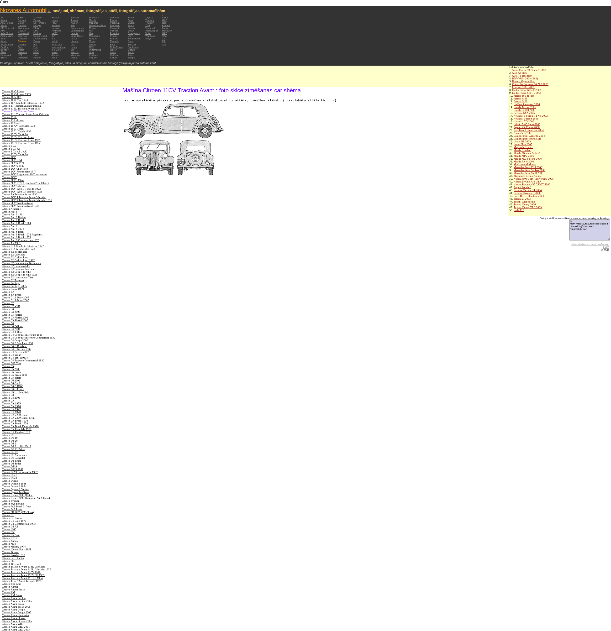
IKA (54, 38)
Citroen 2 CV (9, 145)
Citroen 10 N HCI (11, 97)
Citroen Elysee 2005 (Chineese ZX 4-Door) (26, 497)
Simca (131, 25)
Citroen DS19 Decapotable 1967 (20, 472)
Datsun (37, 20)
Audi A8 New (519, 72)
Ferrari (36, 41)
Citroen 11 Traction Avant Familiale (21, 105)
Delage (37, 25)
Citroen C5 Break (11, 371)
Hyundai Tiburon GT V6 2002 (531, 115)
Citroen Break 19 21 (13, 288)
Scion (131, 17)
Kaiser (74, 22)
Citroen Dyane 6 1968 (14, 483)
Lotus (74, 47)
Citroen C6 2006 (11, 380)
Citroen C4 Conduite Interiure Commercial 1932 (28, 337)
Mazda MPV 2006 (524, 155)
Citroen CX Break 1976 (15, 420)
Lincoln (75, 41)
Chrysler (22, 38)
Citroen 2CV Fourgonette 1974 (19, 171)
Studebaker (134, 38)
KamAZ (166, 25)
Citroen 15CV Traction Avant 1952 (21, 142)
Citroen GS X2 (10, 526)
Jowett (74, 20)
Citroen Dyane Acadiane (15, 492)
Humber (56, 25)
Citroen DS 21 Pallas (13, 449)
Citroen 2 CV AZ (11, 148)
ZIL (164, 41)
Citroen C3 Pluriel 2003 (15, 317)
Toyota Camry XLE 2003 (528, 207)
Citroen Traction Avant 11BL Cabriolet (23, 566)
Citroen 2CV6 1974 (13, 180)
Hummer (56, 28)
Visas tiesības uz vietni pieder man (590, 244)
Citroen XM (8, 592)
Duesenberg (40, 38)
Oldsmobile (95, 49)
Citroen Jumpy (10, 540)
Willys (148, 38)
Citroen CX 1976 (11, 406)
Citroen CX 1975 (11, 403)
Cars (606, 247)
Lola (73, 44)
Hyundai (56, 30)
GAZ (164, 20)
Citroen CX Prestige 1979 (16, 432)
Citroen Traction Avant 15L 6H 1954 (22, 578)
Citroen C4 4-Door (12, 331)
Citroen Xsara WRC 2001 (16, 626)
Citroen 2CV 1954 (12, 160)
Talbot (131, 52)
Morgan (93, 38)
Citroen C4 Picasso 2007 (15, 351)
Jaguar (55, 55)
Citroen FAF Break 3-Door (16, 506)
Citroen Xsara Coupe (13, 609)
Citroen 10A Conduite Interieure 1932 (23, 102)
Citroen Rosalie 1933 (13, 555)
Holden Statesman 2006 (527, 104)
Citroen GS (8, 515)
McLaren (94, 22)
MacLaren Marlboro (525, 164)
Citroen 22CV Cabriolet (15, 154)
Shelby (131, 22)
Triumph (149, 22)
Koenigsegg (77, 28)
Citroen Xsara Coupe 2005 (16, 612)
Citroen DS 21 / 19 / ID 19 (16, 446)
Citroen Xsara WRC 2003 (16, 629)
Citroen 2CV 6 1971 (13, 163)
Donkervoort (40, 36)
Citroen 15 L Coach (13, 128)
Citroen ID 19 (9, 538)
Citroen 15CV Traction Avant (18, 137)
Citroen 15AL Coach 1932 (16, 131)
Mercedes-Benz (97, 25)
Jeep (54, 57)
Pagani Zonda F (522, 187)
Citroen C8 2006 (11, 397)
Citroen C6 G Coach (13, 389)
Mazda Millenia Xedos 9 (527, 152)
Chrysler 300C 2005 (523, 87)
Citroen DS (8, 434)
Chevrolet (23, 36)
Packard (93, 55)
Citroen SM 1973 (11, 563)
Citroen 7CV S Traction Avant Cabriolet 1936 (27, 200)
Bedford (4, 47)
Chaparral (23, 33)
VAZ (164, 36)
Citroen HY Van (11, 535)
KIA (73, 25)
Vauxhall (150, 28)
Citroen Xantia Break (13, 589)
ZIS (164, 44)
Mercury (93, 28)
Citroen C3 (8, 309)
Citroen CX (8, 400)
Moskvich (167, 30)
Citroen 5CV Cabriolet (14, 185)
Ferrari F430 (520, 101)
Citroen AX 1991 (11, 243)
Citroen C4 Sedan (11, 354)
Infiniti (55, 41)
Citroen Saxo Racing (13, 558)
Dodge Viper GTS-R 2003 (526, 90)
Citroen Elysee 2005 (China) (17, 495)
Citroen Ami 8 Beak (13, 231)
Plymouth (115, 28)
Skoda (131, 28)
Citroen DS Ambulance (14, 455)
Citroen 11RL (9, 117)
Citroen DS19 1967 (12, 469)
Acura (3, 20)
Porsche (114, 33)
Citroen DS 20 (10, 440)
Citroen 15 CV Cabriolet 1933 (18, 125)
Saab (113, 52)
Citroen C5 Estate (11, 377)
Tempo (131, 57)
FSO (35, 49)
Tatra (130, 55)
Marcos (75, 52)
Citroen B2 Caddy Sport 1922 (18, 260)
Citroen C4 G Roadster (14, 346)
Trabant (149, 20)
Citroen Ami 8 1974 (13, 228)
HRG (54, 22)
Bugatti (22, 20)
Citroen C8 (8, 394)
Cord (20, 47)
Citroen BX (8, 291)
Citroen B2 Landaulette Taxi (17, 277)
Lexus (74, 38)
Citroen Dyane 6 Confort (15, 489)
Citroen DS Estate (11, 460)
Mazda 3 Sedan (522, 150)
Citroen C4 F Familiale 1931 (17, 343)
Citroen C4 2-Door (12, 326)
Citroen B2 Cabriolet (13, 254)
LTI (72, 49)
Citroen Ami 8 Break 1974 (16, 237)
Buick (21, 22)
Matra (74, 57)
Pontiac (114, 30)
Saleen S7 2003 (522, 198)
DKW (36, 28)
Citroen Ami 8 (9, 225)
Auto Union (6, 44)
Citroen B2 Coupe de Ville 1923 (19, 274)
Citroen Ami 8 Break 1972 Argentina (22, 234)
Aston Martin (7, 36)
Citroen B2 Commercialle (16, 266)
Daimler (37, 17)
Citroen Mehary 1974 (14, 546)
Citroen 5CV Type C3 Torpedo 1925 (22, 191)
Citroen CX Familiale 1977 (17, 429)
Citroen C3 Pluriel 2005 (15, 320)
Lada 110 (519, 210)
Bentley (4, 49)
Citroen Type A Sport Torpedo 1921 (22, 580)
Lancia (74, 33)
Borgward (5, 55)
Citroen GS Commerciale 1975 (19, 523)
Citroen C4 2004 (11, 329)
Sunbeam (133, 47)
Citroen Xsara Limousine (15, 615)
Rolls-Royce (116, 47)
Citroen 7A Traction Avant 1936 (19, 194)
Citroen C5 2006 (11, 369)
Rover (113, 49)
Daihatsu (23, 57)
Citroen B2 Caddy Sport (15, 257)
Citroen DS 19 (10, 437)
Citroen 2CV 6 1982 (13, 165)
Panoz (113, 20)
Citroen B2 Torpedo (13, 280)
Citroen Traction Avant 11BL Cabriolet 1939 (26, 569)
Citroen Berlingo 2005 (14, 286)
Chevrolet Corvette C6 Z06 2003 (530, 84)
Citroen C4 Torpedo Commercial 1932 (23, 360)
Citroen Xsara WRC (12, 623)
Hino (35, 55)
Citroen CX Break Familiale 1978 (20, 426)
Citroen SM (8, 560)
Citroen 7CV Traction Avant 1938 (20, 205)
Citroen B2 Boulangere (14, 251)
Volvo (148, 33)
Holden (37, 57)
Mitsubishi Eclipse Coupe (528, 175)
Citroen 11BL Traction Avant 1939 (21, 108)
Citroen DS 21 (10, 443)
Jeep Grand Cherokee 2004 (529, 130)
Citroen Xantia (10, 586)
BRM (20, 17)
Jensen (75, 17)
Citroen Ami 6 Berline (14, 217)
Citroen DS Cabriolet (13, 457)
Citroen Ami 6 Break (13, 220)
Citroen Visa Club (11, 583)
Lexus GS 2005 (522, 141)
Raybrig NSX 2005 (524, 112)
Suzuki (131, 49)
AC (2, 17)
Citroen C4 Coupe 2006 (15, 340)
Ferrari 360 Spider (524, 95)
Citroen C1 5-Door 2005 (15, 300)
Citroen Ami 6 (9, 211)
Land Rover (77, 36)
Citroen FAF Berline (13, 503)
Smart (131, 30)
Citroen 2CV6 (9, 177)
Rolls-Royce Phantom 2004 (529, 195)
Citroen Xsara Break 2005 (16, 606)
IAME (55, 33)
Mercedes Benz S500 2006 (528, 173)
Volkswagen (151, 30)
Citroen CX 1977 (11, 409)
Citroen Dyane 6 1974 (14, 486)
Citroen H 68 (9, 529)
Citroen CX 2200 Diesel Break (18, 417)
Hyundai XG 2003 (524, 121)
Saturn (113, 57)
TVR (147, 25)
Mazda (92, 20)
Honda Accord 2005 (525, 107)
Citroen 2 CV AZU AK (14, 151)
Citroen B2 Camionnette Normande (21, 263)
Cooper (22, 44)
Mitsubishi (94, 36)
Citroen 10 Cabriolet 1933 (16, 94)
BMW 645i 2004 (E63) (525, 78)
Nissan (92, 44)
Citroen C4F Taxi (11, 363)
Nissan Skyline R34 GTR (527, 181)
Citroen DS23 (9, 477)
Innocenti (57, 44)
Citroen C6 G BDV (12, 386)
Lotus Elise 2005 (523, 144)
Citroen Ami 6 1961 (13, 214)
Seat (130, 20)
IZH (164, 22)
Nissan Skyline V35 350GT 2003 (532, 184)
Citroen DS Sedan (11, 463)
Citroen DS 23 (10, 452)
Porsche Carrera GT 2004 (528, 190)
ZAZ (164, 38)
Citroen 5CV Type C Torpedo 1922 (21, 188)
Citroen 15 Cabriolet (13, 120)
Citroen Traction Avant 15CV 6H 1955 (23, 575)
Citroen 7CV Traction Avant (17, 203)
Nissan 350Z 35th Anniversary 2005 (534, 178)
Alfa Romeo (6, 22)
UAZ (164, 33)
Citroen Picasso (10, 552)
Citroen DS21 (9, 475)
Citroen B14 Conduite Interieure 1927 (23, 246)
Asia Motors (6, 33)
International (58, 47)
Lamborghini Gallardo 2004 (529, 135)
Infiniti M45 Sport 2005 (527, 124)
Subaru (132, 44)
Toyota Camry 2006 (525, 204)
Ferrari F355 (520, 98)
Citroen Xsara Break (13, 603)
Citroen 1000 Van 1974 (15, 100)
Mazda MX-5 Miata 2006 (528, 158)
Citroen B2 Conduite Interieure (19, 268)
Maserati (75, 55)
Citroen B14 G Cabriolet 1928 (18, 248)
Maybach (94, 17)
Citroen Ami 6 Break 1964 (16, 223)
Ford (35, 47)
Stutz (130, 41)
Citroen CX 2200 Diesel (15, 414)
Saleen (114, 55)
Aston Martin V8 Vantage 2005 (529, 69)
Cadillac (22, 25)
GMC (36, 52)
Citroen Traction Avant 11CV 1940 (21, 572)
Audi (2, 38)
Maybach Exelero (523, 147)
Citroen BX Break (11, 294)
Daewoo (22, 52)
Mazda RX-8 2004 (524, 161)
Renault (114, 41)
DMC (36, 30)
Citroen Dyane (10, 480)
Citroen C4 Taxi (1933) (15, 357)
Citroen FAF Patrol (12, 509)
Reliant (114, 38)
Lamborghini (77, 30)
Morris (92, 41)
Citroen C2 (8, 303)
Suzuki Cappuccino (524, 201)
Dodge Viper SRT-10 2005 (527, 92)
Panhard (115, 17)
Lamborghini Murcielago (528, 138)
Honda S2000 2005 (524, 110)
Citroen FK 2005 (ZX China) (18, 512)
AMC (3, 30)
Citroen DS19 (9, 466)
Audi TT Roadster (522, 75)
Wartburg (150, 36)
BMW (3, 52)
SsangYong (134, 33)
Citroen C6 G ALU (12, 383)
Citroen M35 (9, 543)
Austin (3, 41)
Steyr (130, 36)
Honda (55, 17)
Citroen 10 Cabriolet (13, 91)
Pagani (93, 57)
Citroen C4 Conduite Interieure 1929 (22, 334)
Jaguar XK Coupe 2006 (527, 127)
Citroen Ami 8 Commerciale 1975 (20, 240)
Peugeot (115, 25)
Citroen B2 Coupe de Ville (16, 271)
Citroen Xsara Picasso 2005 (17, 621)
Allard (3, 25)
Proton (113, 36)
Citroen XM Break (12, 595)
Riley (112, 44)
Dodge (37, 33)
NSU (91, 47)
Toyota (149, 17)
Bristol (3, 57)
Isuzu (55, 52)
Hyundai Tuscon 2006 (526, 118)
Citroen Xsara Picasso (14, 618)
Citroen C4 (8, 323)
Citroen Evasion (11, 500)
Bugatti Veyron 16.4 (523, 81)
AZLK (165, 17)
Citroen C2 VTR (11, 306)
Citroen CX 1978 (11, 412)
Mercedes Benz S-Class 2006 (529, 170)
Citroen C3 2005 (11, 311)
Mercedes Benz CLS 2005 (528, 167)
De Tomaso (39, 22)
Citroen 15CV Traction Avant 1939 (21, 140)
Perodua (115, 22)
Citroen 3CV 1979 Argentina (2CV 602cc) (25, 183)
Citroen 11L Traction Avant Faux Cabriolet (25, 114)
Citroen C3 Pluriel (12, 314)
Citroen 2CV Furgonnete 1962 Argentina (24, 174)
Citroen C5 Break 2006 (14, 374)
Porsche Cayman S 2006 (527, 193)
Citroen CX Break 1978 (15, 423)
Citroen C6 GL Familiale (15, 392)
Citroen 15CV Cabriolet (15, 134)
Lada (165, 28)
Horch (55, 20)
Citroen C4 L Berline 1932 (16, 349)
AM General (7, 28)
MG (91, 30)
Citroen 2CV (9, 157)
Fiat (35, 44)
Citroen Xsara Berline (14, 598)
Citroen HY (8, 532)
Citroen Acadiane (11, 208)
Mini (91, 33)
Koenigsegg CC (522, 132)
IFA (53, 36)
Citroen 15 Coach (11, 122)
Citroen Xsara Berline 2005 (17, 601)
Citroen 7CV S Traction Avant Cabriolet (24, 197)
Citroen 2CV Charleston (15, 168)
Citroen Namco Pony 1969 (17, 549)
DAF (20, 55)
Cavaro (22, 30)
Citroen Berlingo (11, 283)
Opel (91, 52)
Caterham (23, 28)
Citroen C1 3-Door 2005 (15, 297)
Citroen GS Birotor (12, 517)
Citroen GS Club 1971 (14, 520)
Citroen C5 (8, 366)
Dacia (21, 49)
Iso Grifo (56, 49)
